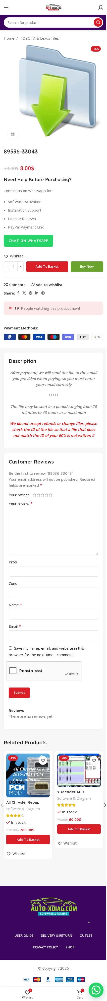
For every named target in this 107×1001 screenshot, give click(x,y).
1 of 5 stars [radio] (35, 495)
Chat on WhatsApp (28, 240)
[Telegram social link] (43, 293)
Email (15, 626)
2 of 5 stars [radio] (39, 495)
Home (9, 38)
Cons (13, 583)
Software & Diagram (23, 808)
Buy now (87, 266)
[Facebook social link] (18, 293)
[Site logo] (54, 6)
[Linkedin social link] (37, 293)
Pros (13, 561)
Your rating (18, 495)
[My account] (101, 7)
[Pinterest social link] (30, 293)
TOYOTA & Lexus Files (39, 38)
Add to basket (47, 266)
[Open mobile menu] (6, 7)
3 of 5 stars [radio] (43, 495)
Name (15, 605)
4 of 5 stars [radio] (47, 495)
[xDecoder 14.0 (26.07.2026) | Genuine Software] (79, 770)
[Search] (98, 22)
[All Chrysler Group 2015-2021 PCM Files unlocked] (28, 775)
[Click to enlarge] (13, 134)
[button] (13, 256)
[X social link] (24, 293)
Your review (21, 503)
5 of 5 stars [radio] (51, 495)
